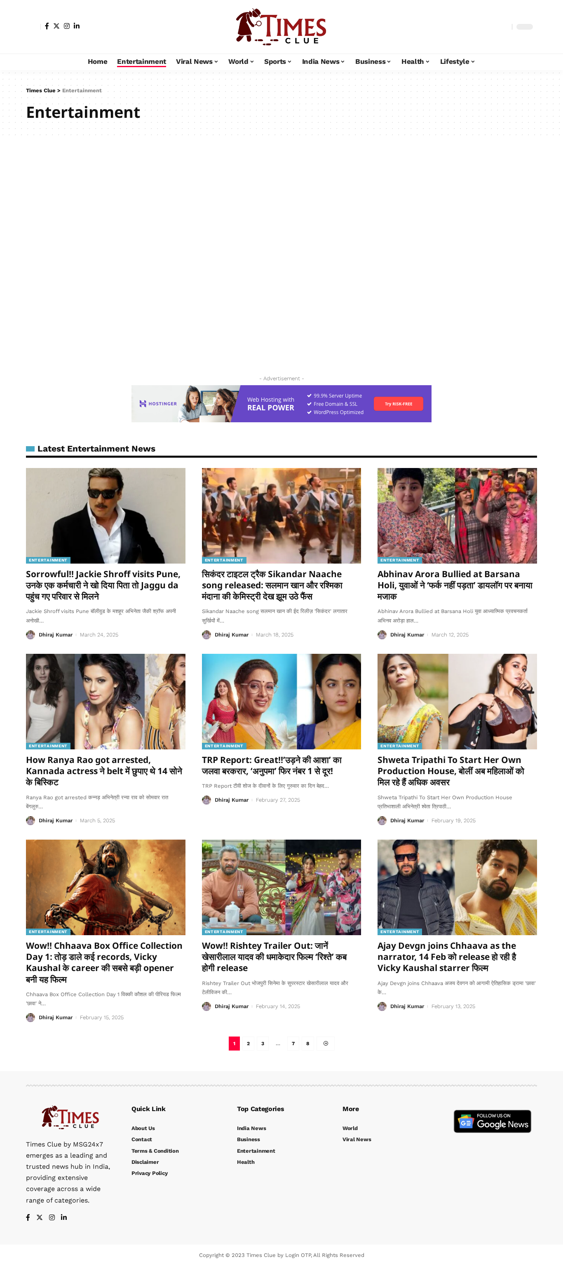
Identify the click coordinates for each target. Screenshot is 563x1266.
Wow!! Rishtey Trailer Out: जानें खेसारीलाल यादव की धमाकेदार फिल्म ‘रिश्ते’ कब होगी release (274, 957)
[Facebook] (47, 26)
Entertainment (48, 560)
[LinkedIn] (77, 26)
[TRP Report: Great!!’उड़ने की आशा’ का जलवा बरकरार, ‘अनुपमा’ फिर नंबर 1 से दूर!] (281, 701)
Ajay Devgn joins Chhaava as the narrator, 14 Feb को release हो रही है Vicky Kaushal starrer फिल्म (447, 957)
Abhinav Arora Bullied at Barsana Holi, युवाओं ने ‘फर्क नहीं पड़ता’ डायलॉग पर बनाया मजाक (455, 585)
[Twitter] (56, 26)
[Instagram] (67, 26)
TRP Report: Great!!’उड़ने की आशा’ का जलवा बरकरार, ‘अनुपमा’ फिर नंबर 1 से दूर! (272, 765)
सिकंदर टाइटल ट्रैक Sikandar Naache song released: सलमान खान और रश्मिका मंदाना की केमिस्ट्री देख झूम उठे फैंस (272, 585)
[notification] (491, 27)
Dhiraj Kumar (56, 635)
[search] (504, 27)
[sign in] (33, 26)
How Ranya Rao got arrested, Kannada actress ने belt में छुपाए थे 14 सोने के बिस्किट (104, 771)
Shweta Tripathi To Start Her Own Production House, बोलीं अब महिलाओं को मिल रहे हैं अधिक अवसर (451, 771)
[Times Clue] (281, 26)
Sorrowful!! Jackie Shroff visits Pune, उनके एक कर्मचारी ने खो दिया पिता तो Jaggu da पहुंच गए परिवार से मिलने (103, 585)
